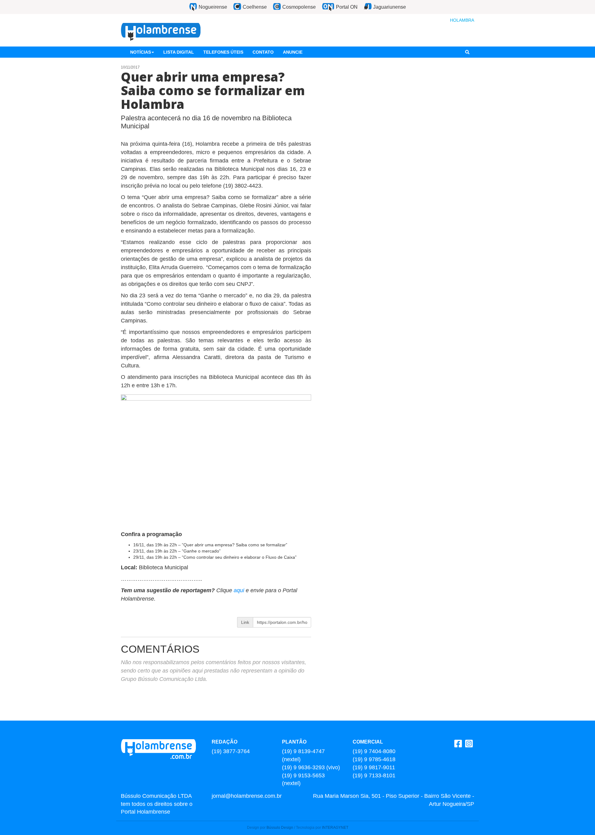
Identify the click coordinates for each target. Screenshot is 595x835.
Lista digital (178, 52)
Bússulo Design (280, 827)
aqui (240, 590)
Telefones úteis (223, 52)
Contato (263, 52)
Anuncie (292, 52)
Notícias (140, 52)
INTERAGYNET (335, 827)
